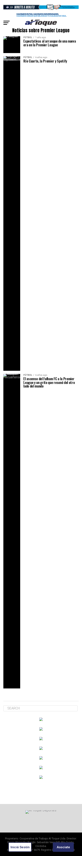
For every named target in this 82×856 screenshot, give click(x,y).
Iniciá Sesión (20, 847)
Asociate (63, 847)
